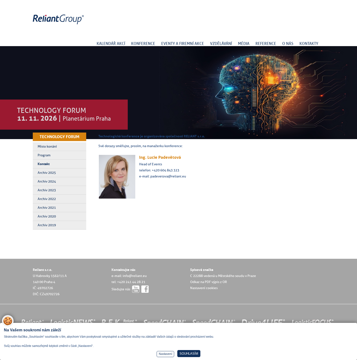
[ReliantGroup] (59, 24)
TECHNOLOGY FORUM (59, 136)
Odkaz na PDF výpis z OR (208, 282)
